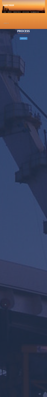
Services (9, 12)
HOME (5, 12)
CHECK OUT (23, 38)
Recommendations (35, 12)
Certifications (25, 12)
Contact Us (6, 23)
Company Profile (17, 12)
